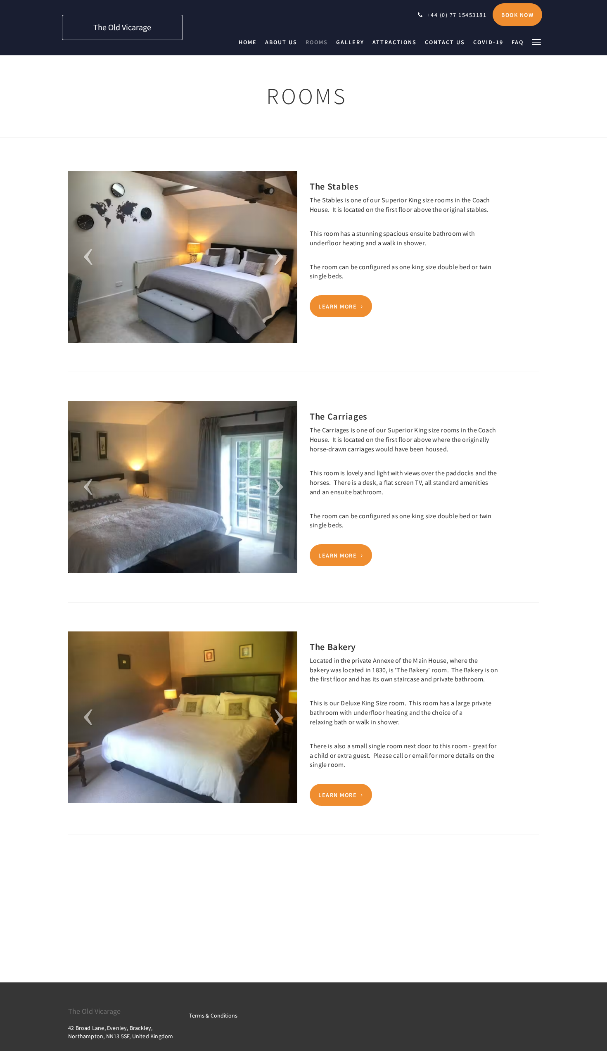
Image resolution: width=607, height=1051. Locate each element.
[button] (536, 41)
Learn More (337, 306)
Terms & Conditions (213, 1015)
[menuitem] (250, 42)
